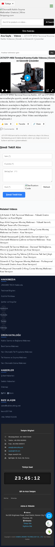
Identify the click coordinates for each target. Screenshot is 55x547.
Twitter (3, 321)
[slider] (13, 90)
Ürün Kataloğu (28, 31)
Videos (17, 36)
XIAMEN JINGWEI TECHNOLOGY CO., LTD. (29, 537)
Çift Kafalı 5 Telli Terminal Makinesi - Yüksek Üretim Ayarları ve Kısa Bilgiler (24, 216)
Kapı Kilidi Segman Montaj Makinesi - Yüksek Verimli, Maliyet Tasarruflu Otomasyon (25, 224)
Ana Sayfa (6, 36)
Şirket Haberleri (7, 375)
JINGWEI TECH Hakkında (12, 285)
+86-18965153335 (9, 417)
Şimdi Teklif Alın (14, 195)
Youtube (3, 315)
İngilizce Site (27, 526)
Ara (52, 53)
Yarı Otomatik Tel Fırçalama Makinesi (16, 352)
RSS (4, 393)
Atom (11, 393)
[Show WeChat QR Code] (49, 531)
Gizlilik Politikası (8, 296)
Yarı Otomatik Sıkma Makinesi (13, 363)
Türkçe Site (27, 523)
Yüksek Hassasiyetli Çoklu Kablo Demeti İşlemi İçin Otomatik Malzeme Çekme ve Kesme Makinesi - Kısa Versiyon (25, 239)
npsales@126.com (14, 451)
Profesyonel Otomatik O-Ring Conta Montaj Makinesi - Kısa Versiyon (26, 270)
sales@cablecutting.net (10, 405)
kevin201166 (6, 411)
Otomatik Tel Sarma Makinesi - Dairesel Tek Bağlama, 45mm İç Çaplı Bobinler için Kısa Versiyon (26, 248)
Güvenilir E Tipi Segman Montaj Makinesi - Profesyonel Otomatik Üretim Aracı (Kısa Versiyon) (26, 263)
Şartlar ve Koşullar (8, 302)
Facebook (3, 308)
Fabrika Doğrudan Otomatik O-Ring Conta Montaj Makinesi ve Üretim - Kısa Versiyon (24, 231)
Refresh (46, 187)
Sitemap (3, 327)
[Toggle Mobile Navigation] (51, 6)
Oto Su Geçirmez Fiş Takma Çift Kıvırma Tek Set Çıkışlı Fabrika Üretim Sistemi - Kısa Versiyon (26, 256)
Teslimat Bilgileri (8, 290)
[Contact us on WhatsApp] (49, 523)
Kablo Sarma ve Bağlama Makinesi (15, 340)
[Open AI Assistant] (49, 515)
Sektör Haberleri (8, 381)
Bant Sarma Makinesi (10, 346)
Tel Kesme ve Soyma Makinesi (14, 357)
